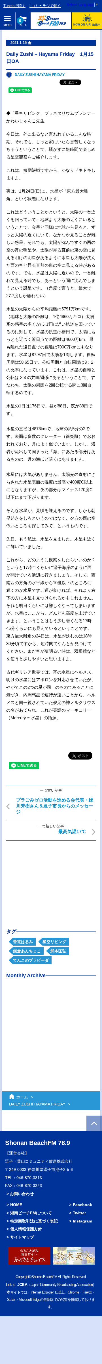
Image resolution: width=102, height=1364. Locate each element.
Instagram (82, 1221)
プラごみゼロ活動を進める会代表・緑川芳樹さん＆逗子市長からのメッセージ (54, 806)
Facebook (82, 1204)
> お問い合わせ (20, 1193)
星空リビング (54, 941)
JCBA (22, 1284)
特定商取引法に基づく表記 (34, 1221)
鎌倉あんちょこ (27, 951)
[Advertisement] (51, 880)
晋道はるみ (23, 941)
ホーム (22, 1097)
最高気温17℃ (72, 831)
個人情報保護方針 (26, 1229)
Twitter (79, 1213)
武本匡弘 (58, 951)
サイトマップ (22, 1237)
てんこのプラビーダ (31, 960)
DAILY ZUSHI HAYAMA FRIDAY (40, 75)
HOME (16, 1204)
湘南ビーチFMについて (31, 1213)
